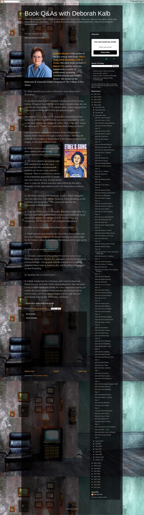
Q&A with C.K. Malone (102, 171)
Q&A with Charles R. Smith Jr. (104, 206)
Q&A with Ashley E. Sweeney (104, 264)
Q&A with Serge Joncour (102, 322)
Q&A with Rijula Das (101, 267)
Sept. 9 (97, 349)
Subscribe (105, 52)
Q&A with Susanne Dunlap (103, 435)
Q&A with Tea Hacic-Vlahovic (104, 211)
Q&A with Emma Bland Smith (104, 319)
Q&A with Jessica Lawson (103, 284)
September (98, 115)
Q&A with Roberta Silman (102, 190)
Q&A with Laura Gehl (101, 238)
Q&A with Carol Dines (101, 136)
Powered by (100, 59)
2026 (95, 94)
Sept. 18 (97, 249)
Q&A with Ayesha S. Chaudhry (104, 256)
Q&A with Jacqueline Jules (103, 147)
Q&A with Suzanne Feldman (103, 126)
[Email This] (52, 309)
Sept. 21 (97, 214)
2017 (95, 474)
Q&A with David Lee (101, 174)
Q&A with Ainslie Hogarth (102, 134)
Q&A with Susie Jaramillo (102, 368)
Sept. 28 (97, 155)
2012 (95, 487)
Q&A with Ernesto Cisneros (103, 230)
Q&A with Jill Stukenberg (102, 344)
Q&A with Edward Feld (102, 419)
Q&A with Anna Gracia (101, 333)
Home (56, 371)
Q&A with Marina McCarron (103, 394)
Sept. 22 (97, 201)
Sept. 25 (97, 177)
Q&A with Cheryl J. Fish (102, 120)
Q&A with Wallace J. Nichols (103, 397)
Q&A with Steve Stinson (102, 416)
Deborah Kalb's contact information (103, 71)
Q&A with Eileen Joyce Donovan (105, 123)
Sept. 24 (97, 182)
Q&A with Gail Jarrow (101, 160)
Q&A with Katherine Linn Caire (104, 236)
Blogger (75, 509)
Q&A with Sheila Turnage (102, 198)
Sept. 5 (97, 392)
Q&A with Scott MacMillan (103, 389)
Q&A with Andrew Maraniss (103, 261)
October (98, 113)
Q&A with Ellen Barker (101, 362)
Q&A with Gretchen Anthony (103, 292)
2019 (95, 468)
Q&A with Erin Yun (100, 298)
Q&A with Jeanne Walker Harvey (105, 233)
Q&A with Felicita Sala (102, 335)
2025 (95, 97)
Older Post (82, 371)
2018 (95, 471)
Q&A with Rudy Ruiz (101, 222)
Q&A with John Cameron (102, 330)
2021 (95, 463)
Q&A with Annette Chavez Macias (105, 427)
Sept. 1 (97, 437)
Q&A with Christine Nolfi (102, 131)
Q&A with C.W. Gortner (102, 185)
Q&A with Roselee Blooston (103, 144)
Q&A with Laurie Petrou (102, 413)
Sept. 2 (97, 424)
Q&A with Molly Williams (102, 306)
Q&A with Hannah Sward (102, 354)
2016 (95, 476)
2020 (95, 466)
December (98, 107)
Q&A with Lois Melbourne (102, 195)
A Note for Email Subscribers (104, 411)
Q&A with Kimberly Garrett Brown (105, 193)
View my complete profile (99, 497)
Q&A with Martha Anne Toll (103, 219)
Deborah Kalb (98, 494)
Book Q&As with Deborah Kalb (67, 13)
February (98, 457)
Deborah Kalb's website (100, 73)
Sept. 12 (97, 325)
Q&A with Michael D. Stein (103, 346)
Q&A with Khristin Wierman (103, 378)
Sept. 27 (97, 169)
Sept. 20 (97, 227)
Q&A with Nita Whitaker (102, 403)
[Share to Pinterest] (60, 309)
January (98, 460)
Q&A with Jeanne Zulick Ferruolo (105, 244)
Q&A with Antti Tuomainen (103, 341)
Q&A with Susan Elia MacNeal (104, 217)
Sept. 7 (97, 370)
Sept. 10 (97, 338)
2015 (95, 479)
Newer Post (29, 371)
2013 (95, 484)
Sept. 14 (97, 301)
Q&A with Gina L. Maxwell (103, 152)
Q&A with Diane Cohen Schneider (105, 432)
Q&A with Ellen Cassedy (102, 376)
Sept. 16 (97, 274)
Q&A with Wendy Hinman (102, 179)
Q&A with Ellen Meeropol (102, 276)
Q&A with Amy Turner (101, 365)
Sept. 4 (97, 400)
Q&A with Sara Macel (101, 327)
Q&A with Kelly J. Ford (102, 429)
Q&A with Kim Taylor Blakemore (104, 150)
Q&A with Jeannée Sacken (103, 166)
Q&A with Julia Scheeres (102, 117)
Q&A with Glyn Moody (101, 139)
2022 (95, 105)
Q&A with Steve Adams (102, 209)
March (97, 454)
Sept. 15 (97, 287)
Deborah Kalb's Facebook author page (104, 75)
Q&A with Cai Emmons (102, 373)
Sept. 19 (97, 241)
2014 (95, 482)
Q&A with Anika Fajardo (102, 290)
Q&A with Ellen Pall (101, 282)
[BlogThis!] (54, 309)
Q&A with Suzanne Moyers (103, 295)
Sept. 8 (97, 360)
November (98, 110)
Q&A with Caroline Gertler (102, 311)
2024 (95, 99)
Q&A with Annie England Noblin (104, 225)
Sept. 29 (97, 142)
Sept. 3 (97, 408)
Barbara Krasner (61, 53)
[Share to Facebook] (58, 309)
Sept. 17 (97, 259)
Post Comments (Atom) (40, 375)
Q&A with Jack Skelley (102, 405)
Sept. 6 (97, 381)
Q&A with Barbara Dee (102, 158)
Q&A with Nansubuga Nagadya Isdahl (106, 384)
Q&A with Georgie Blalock (103, 163)
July (96, 443)
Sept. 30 (97, 128)
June (97, 446)
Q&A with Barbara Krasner (103, 279)
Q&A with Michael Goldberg (103, 317)
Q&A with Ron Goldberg (102, 352)
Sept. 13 (97, 314)
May (96, 449)
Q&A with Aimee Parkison (103, 386)
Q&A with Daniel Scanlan (102, 246)
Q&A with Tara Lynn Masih (103, 309)
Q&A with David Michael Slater (104, 357)
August (97, 441)
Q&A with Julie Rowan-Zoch (103, 203)
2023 (95, 102)
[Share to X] (56, 309)
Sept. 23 (97, 187)
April (97, 452)
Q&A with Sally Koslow (102, 303)
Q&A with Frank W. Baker (102, 421)
